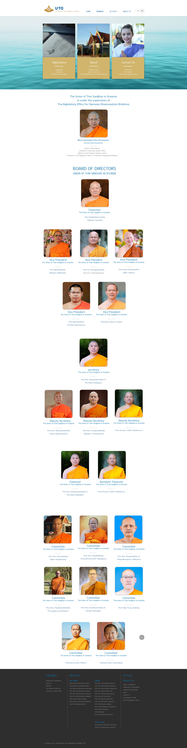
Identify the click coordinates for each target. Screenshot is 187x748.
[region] (59, 54)
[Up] (141, 637)
